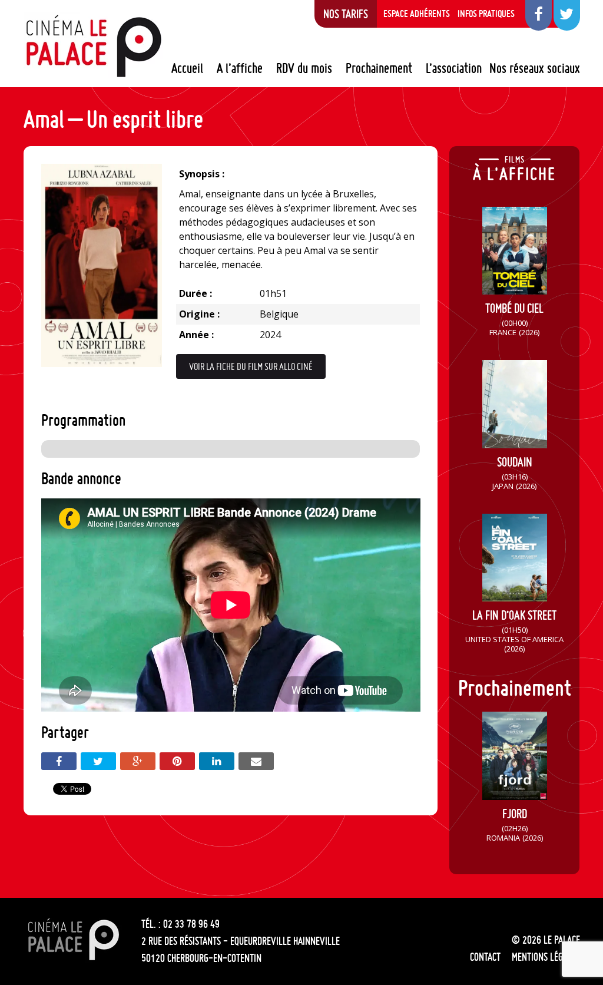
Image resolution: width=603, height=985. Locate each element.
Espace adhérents (416, 13)
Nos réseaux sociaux (534, 68)
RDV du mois (304, 68)
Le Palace (93, 46)
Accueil (187, 68)
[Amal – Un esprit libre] (101, 363)
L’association (454, 68)
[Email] (256, 761)
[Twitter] (98, 761)
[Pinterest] (177, 761)
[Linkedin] (216, 761)
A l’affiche (240, 68)
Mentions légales (546, 956)
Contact (485, 956)
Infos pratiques (486, 13)
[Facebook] (59, 761)
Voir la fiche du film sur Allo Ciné (251, 366)
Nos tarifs (345, 13)
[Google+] (137, 761)
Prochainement (379, 68)
